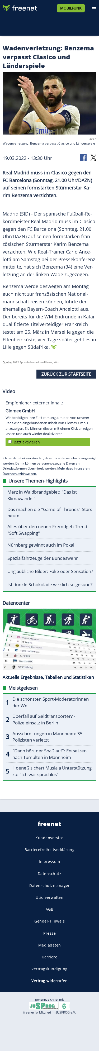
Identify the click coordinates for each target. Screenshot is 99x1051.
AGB (50, 909)
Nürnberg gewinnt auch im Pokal (40, 545)
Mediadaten (49, 944)
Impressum (49, 861)
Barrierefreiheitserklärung (49, 849)
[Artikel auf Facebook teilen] (83, 157)
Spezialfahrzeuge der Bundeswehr (42, 558)
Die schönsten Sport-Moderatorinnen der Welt (50, 702)
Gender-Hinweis (49, 921)
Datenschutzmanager (49, 885)
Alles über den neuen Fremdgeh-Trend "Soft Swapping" (47, 529)
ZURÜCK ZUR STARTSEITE (66, 374)
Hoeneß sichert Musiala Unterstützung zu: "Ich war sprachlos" (52, 771)
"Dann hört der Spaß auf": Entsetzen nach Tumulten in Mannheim (49, 754)
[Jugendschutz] (49, 1006)
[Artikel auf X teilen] (93, 157)
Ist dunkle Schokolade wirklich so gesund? (49, 584)
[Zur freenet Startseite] (19, 7)
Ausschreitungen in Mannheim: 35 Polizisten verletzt (47, 736)
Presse (49, 932)
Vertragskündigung (49, 968)
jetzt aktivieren (27, 442)
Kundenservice (49, 837)
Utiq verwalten (49, 897)
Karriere (49, 956)
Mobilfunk (71, 8)
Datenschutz (50, 873)
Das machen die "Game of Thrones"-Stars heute (49, 512)
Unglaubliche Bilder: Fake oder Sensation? (50, 571)
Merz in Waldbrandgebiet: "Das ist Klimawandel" (42, 495)
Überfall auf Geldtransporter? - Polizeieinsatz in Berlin (43, 719)
